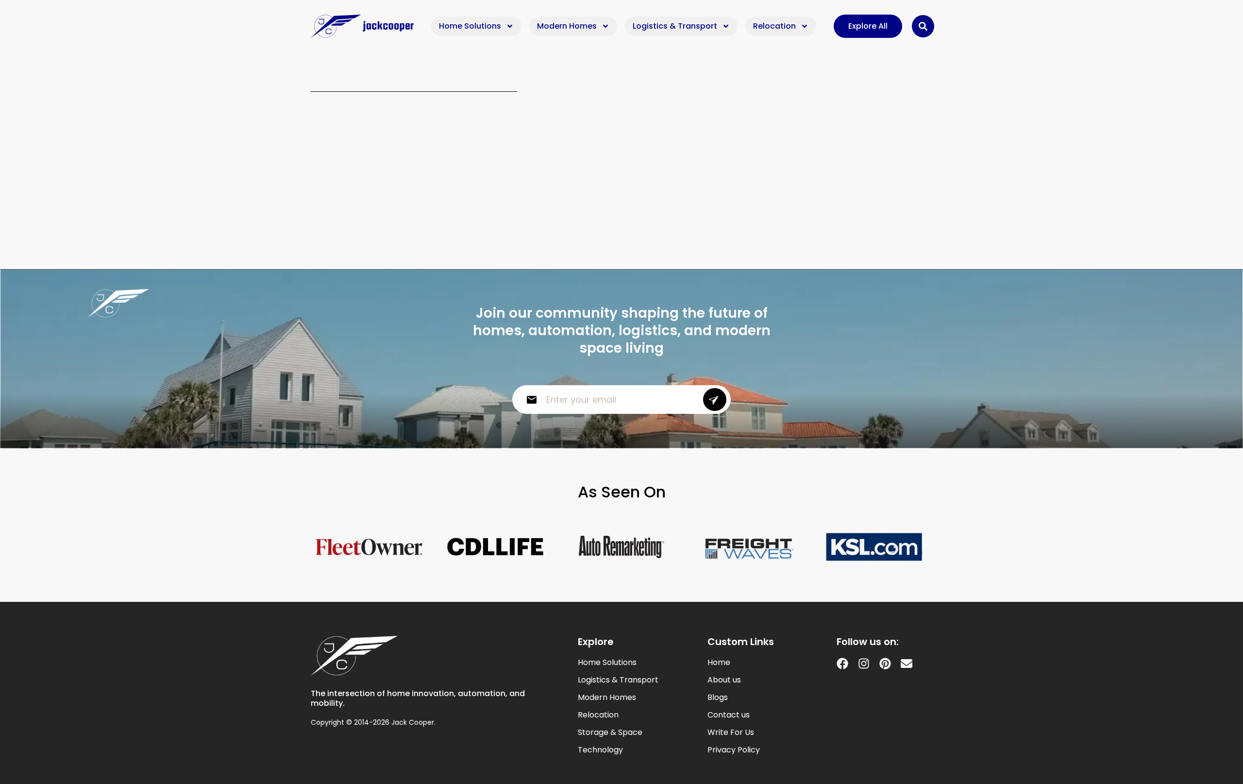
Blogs (717, 697)
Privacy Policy (733, 750)
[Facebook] (842, 663)
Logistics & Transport (675, 26)
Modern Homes (567, 26)
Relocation (774, 26)
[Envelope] (906, 663)
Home (718, 662)
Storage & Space (610, 732)
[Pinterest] (885, 663)
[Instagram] (864, 663)
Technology (600, 750)
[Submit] (714, 399)
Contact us (728, 715)
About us (724, 680)
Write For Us (730, 732)
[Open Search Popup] (923, 26)
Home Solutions (470, 26)
